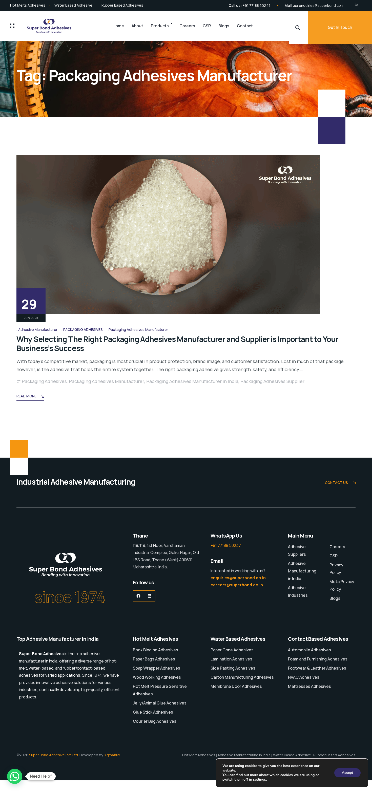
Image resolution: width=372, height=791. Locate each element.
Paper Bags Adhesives (154, 659)
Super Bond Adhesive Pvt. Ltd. (54, 755)
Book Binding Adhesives (155, 650)
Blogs (223, 26)
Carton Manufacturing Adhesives (242, 677)
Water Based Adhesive (73, 5)
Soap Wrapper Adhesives (156, 668)
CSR (207, 26)
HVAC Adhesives (303, 677)
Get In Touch (340, 27)
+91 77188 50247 (256, 5)
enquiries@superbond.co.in (321, 5)
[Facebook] (138, 596)
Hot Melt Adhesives (198, 755)
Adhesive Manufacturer (37, 329)
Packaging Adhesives (44, 381)
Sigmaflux (112, 755)
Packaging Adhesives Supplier (272, 381)
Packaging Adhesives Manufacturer (138, 329)
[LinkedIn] (357, 5)
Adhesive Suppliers (297, 550)
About (137, 26)
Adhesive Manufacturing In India (244, 755)
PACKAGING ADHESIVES (83, 329)
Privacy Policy (336, 568)
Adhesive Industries (298, 591)
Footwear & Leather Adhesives (317, 668)
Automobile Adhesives (309, 650)
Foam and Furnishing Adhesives (317, 659)
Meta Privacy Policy (341, 585)
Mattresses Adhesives (309, 686)
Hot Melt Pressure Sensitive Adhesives (160, 690)
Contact (245, 26)
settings (259, 779)
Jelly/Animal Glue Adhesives (160, 703)
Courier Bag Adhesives (154, 721)
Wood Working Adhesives (157, 677)
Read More (26, 396)
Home (118, 26)
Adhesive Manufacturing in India (302, 571)
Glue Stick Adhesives (153, 712)
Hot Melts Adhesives (27, 5)
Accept (347, 772)
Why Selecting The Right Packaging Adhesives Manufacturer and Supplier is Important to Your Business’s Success (177, 343)
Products (160, 26)
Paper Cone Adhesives (232, 650)
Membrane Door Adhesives (236, 686)
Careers (187, 26)
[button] (14, 776)
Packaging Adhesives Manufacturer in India (192, 381)
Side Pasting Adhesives (233, 668)
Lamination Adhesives (231, 659)
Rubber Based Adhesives (122, 5)
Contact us (336, 482)
